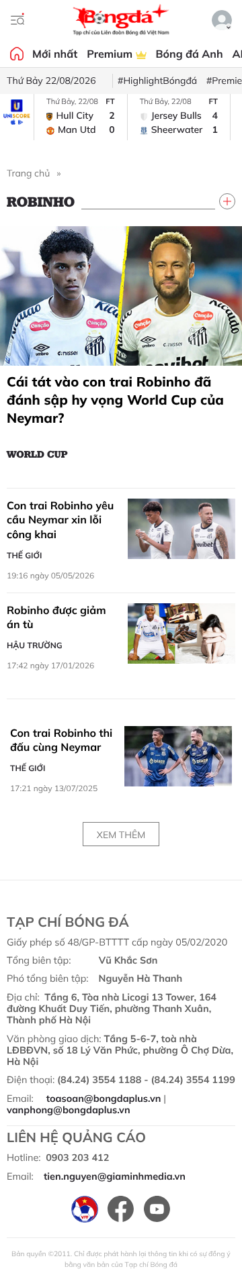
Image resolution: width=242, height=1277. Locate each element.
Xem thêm (121, 835)
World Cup (37, 453)
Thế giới (24, 555)
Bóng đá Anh (189, 53)
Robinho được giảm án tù (56, 617)
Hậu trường (35, 645)
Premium (111, 53)
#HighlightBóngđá (157, 80)
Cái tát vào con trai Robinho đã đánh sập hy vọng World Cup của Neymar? (115, 399)
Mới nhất (54, 53)
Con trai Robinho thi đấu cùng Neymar (61, 740)
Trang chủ (28, 173)
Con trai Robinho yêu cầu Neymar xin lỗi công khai (60, 520)
